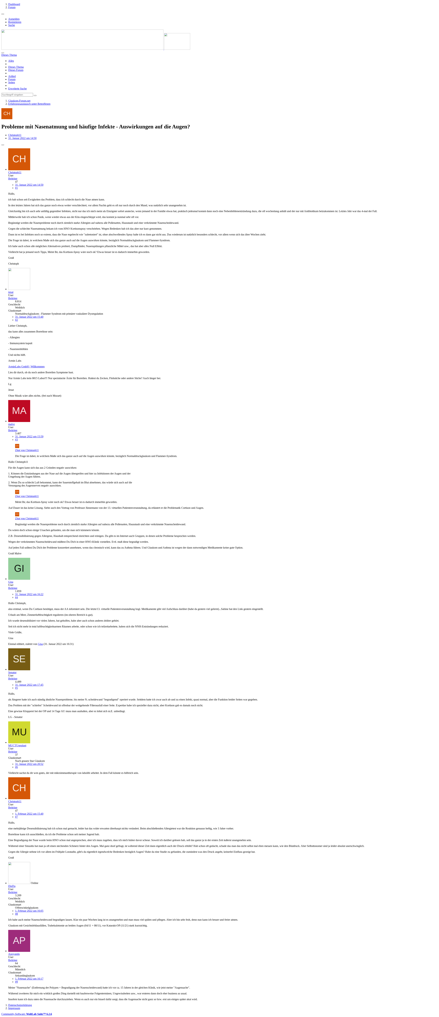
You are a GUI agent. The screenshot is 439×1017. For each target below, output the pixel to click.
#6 (16, 767)
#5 (16, 687)
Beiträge (12, 178)
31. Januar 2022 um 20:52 (29, 764)
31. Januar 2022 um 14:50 (29, 184)
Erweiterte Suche (17, 88)
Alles (11, 60)
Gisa (40, 644)
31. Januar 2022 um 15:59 (29, 436)
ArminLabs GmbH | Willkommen (26, 366)
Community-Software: (26, 1014)
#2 (16, 319)
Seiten (11, 82)
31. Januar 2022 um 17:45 (29, 684)
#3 (16, 439)
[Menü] (2, 14)
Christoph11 (14, 135)
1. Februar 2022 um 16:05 (29, 910)
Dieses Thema (16, 67)
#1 (16, 187)
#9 (16, 981)
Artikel (12, 76)
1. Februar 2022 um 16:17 (29, 978)
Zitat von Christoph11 (27, 450)
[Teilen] (2, 144)
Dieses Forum (15, 70)
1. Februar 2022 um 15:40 (29, 813)
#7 (16, 816)
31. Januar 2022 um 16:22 (29, 594)
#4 (16, 597)
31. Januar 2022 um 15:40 (29, 316)
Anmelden (14, 18)
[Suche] (2, 52)
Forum (11, 79)
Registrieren (14, 22)
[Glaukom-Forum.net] (95, 48)
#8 (16, 913)
